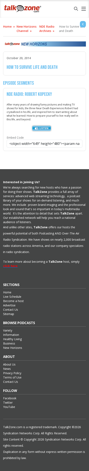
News (7, 369)
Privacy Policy (12, 373)
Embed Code (15, 137)
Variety (7, 330)
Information (11, 335)
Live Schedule (12, 297)
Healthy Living (12, 339)
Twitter (8, 402)
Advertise (9, 305)
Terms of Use (12, 377)
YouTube (9, 407)
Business (9, 343)
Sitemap (8, 314)
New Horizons (12, 348)
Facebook (9, 398)
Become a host (13, 301)
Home (7, 26)
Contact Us (10, 310)
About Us (9, 364)
